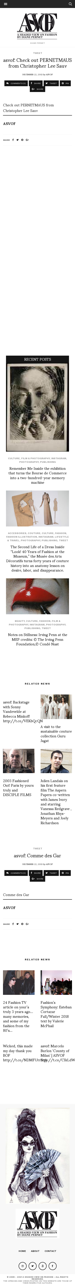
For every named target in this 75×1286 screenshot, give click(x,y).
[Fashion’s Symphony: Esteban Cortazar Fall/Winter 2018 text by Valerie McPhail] (56, 982)
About (35, 1251)
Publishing (48, 462)
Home (22, 1251)
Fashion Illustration (21, 536)
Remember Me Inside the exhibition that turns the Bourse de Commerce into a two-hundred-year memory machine (37, 475)
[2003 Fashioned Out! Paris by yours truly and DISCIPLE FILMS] (19, 761)
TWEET (53, 83)
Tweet (37, 53)
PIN (67, 83)
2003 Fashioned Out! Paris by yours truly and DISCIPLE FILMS (18, 787)
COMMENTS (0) (18, 83)
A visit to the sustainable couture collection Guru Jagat (56, 733)
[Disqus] (37, 201)
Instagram (58, 458)
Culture (14, 458)
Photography (29, 462)
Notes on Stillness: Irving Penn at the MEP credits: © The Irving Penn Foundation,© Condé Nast (37, 639)
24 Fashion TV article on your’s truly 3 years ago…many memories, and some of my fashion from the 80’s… (18, 1016)
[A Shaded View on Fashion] (37, 26)
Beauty (20, 621)
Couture (34, 533)
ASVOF (49, 74)
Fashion (60, 533)
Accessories (17, 533)
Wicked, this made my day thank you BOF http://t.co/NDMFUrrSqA (25, 1052)
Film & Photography (35, 458)
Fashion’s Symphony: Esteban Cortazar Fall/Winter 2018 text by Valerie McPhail (56, 1014)
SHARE (37, 83)
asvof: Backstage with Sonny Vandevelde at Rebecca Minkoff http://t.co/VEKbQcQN (23, 711)
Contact (50, 1251)
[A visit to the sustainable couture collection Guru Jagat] (56, 706)
